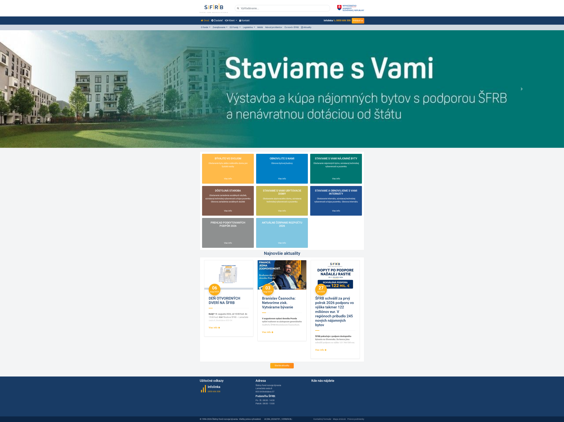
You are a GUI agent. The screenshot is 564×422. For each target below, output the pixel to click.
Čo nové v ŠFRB (291, 27)
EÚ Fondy (234, 27)
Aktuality (307, 27)
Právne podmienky (355, 419)
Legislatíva (248, 27)
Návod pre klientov (273, 27)
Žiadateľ (218, 20)
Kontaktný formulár (322, 419)
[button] (42, 89)
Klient (231, 20)
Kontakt (245, 20)
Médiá (260, 27)
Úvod (206, 20)
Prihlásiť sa (358, 20)
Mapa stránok (339, 419)
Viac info (228, 178)
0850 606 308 (343, 20)
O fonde (205, 27)
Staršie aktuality (282, 365)
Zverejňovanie (219, 27)
